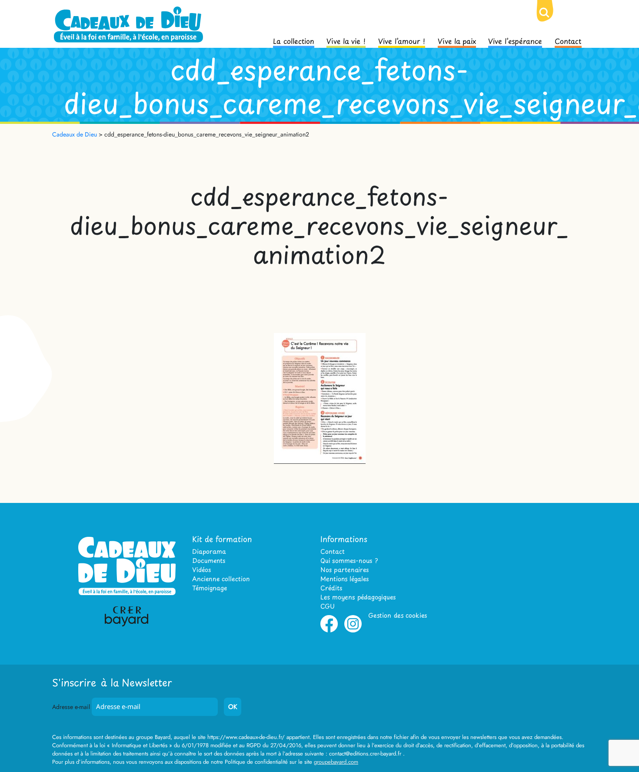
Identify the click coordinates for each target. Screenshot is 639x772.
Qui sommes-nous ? (349, 560)
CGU (327, 606)
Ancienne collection (221, 578)
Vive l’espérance (515, 40)
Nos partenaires (344, 569)
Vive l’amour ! (401, 40)
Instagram (353, 630)
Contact (568, 40)
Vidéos (201, 569)
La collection (293, 40)
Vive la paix (457, 40)
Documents (208, 560)
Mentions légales (344, 578)
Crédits (331, 587)
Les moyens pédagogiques (358, 597)
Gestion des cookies (397, 615)
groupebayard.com (336, 762)
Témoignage (209, 587)
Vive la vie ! (346, 40)
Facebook (329, 630)
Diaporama (209, 551)
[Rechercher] (551, 20)
